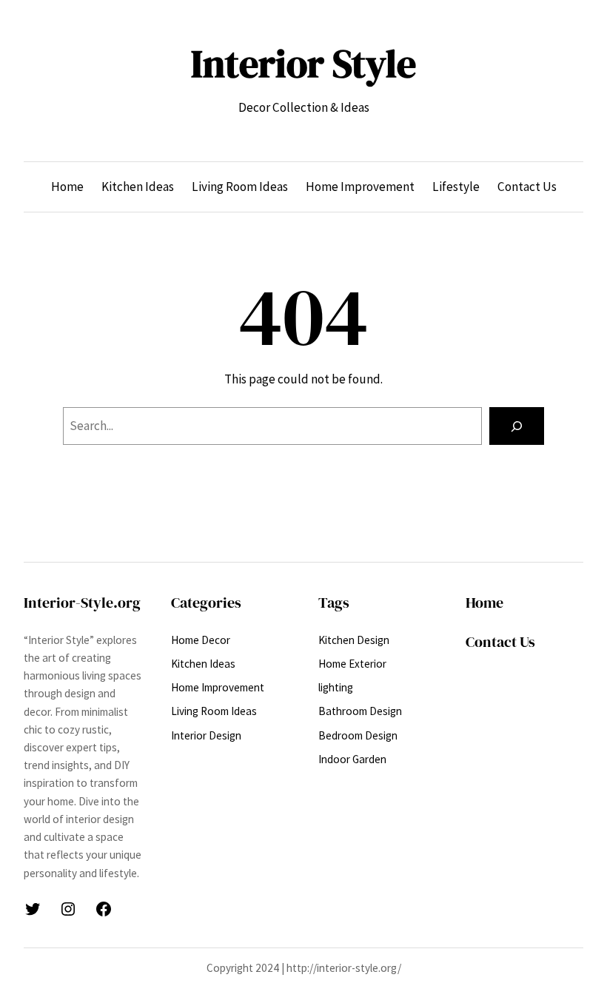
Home (484, 602)
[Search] (516, 426)
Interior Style (303, 64)
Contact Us (500, 641)
